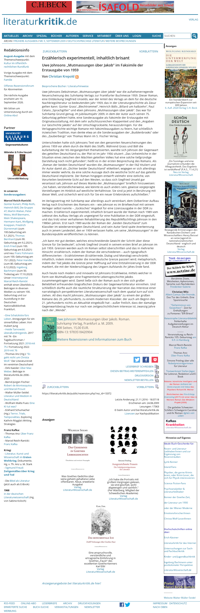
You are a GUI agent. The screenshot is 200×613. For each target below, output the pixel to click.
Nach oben (160, 607)
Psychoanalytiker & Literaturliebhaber (174, 490)
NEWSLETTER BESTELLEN (139, 380)
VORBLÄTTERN (149, 51)
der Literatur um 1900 (176, 502)
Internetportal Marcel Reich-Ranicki (16, 279)
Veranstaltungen (66, 607)
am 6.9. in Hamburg (184, 338)
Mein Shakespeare (14, 218)
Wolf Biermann (20, 214)
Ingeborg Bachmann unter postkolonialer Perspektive (178, 563)
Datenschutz (178, 603)
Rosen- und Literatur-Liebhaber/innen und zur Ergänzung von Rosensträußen (177, 452)
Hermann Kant (12, 221)
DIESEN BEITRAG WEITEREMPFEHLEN (132, 371)
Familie (8, 79)
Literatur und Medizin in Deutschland (18, 397)
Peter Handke (25, 260)
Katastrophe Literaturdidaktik (180, 318)
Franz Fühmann (24, 253)
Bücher (56, 36)
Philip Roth (28, 204)
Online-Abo (10, 115)
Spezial (42, 36)
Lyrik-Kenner (171, 461)
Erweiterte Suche (15, 607)
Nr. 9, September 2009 (52, 40)
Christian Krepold (61, 76)
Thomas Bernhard (14, 237)
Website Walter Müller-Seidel (180, 597)
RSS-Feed (9, 603)
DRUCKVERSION (144, 375)
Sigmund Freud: (19, 471)
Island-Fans (170, 466)
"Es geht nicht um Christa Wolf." (17, 357)
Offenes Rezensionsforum (19, 85)
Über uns (122, 36)
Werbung (10, 611)
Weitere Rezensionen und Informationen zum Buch (94, 339)
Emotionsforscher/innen (177, 513)
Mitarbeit (104, 36)
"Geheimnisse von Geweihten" (179, 306)
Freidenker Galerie (180, 286)
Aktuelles (11, 36)
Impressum (160, 603)
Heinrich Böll (11, 207)
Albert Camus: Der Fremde (180, 294)
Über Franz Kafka (180, 355)
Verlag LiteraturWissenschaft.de (77, 488)
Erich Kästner (171, 537)
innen (188, 518)
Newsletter (92, 607)
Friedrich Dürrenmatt (15, 226)
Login (137, 36)
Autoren (72, 36)
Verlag (193, 19)
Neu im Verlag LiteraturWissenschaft (181, 173)
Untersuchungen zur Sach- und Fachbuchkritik (178, 550)
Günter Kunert (12, 204)
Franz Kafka (10, 444)
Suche (156, 36)
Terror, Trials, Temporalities (15, 415)
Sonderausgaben (14, 194)
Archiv (28, 36)
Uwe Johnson (66, 319)
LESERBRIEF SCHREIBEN (140, 366)
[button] (137, 360)
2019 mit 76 (10, 350)
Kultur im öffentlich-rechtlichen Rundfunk (16, 64)
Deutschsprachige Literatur (86, 40)
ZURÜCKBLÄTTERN (54, 51)
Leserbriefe (49, 603)
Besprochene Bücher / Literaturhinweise (65, 86)
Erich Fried (10, 246)
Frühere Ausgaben (26, 40)
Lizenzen (130, 413)
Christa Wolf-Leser (174, 518)
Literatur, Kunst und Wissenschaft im (17, 457)
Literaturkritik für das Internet (180, 542)
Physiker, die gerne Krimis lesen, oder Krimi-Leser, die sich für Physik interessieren (179, 475)
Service (88, 36)
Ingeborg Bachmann (15, 268)
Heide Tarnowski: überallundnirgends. (15, 331)
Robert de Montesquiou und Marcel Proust (18, 387)
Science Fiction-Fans (175, 483)
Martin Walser (16, 211)
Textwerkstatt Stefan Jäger (180, 371)
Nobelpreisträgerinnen (180, 363)
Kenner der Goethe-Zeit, (177, 497)
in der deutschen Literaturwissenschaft (16, 495)
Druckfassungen (89, 603)
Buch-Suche (41, 607)
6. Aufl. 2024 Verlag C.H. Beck (181, 107)
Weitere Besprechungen (121, 40)
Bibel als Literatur (20, 480)
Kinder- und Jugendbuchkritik (179, 556)
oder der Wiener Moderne (178, 508)
